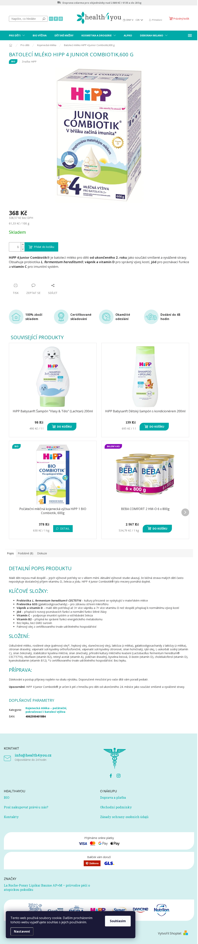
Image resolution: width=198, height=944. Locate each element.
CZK (138, 19)
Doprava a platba (113, 797)
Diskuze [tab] (42, 553)
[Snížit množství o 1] (23, 249)
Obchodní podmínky (116, 807)
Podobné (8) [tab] (25, 553)
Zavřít (29, 278)
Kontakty (11, 817)
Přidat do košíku (44, 247)
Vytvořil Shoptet (169, 933)
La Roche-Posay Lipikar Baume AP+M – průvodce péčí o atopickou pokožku (47, 887)
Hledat (44, 18)
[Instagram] (118, 776)
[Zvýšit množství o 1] (23, 244)
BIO (6, 797)
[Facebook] (111, 776)
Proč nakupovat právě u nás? (26, 807)
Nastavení (22, 931)
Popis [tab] (10, 553)
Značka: (29, 61)
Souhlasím (118, 921)
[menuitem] (17, 35)
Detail (65, 528)
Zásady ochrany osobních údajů (124, 817)
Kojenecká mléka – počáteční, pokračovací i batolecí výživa (46, 710)
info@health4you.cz (33, 755)
